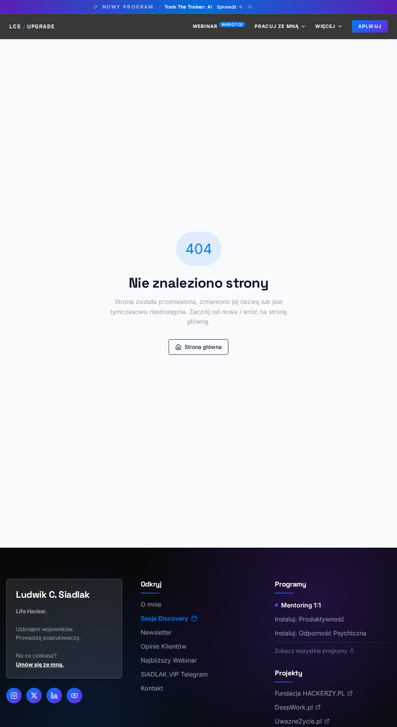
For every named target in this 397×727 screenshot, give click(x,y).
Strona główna (203, 347)
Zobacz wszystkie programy (311, 650)
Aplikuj (369, 26)
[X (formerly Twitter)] (34, 695)
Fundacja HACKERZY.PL (310, 693)
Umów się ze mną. (40, 664)
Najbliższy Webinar (169, 660)
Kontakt (152, 688)
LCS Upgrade (32, 26)
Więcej (325, 26)
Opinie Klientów (163, 646)
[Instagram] (14, 695)
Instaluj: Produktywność (309, 619)
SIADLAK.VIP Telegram (174, 674)
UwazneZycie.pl (298, 721)
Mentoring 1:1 (301, 605)
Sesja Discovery (164, 618)
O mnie (151, 604)
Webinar (218, 26)
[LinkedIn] (54, 695)
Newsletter (156, 632)
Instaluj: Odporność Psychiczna (320, 633)
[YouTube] (74, 695)
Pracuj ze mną (277, 26)
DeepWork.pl (294, 707)
